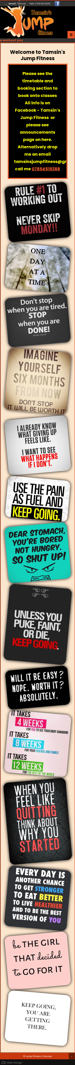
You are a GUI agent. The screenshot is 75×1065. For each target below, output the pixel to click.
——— (71, 34)
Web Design (14, 1062)
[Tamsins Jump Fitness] (57, 3)
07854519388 (42, 3)
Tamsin (21, 3)
